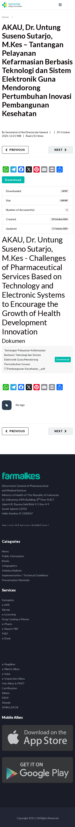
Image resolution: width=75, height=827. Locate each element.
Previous (17, 149)
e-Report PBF (10, 628)
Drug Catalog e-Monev (15, 619)
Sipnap (6, 609)
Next (58, 149)
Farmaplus (8, 600)
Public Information (13, 556)
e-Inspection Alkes (13, 678)
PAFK (5, 697)
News (5, 551)
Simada (6, 702)
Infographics (9, 565)
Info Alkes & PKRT (13, 683)
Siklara (6, 693)
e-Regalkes (8, 664)
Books (5, 561)
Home (5, 17)
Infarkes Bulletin (12, 570)
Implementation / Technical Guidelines (25, 575)
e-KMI (6, 604)
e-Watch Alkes (11, 669)
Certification (9, 688)
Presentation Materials (16, 580)
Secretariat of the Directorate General (26, 132)
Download (13, 179)
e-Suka (6, 673)
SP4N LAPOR (10, 707)
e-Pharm (7, 624)
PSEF (5, 633)
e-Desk (6, 638)
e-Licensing (9, 614)
